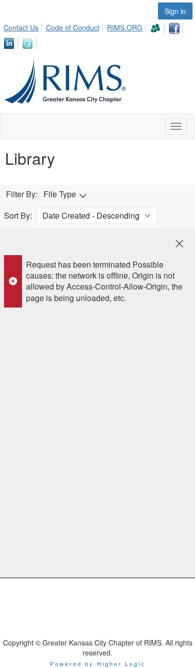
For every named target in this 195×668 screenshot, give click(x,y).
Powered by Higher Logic (98, 664)
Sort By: (18, 215)
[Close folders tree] (179, 243)
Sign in (175, 11)
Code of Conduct (73, 27)
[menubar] (97, 34)
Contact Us (21, 27)
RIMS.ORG (124, 27)
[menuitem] (23, 25)
